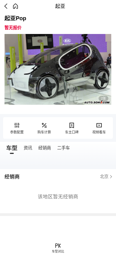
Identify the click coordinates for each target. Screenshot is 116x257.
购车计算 (44, 132)
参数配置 (17, 132)
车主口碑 (72, 132)
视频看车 (99, 132)
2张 (103, 98)
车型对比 (58, 251)
